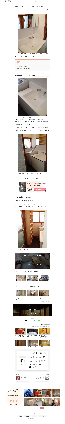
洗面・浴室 (48, 326)
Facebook (33, 368)
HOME (33, 413)
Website (39, 368)
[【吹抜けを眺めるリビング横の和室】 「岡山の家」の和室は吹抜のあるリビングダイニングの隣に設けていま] (55, 393)
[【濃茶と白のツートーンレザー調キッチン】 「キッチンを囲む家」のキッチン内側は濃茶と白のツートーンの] (55, 402)
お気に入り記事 (27, 416)
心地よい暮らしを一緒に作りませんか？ (24, 68)
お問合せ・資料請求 (32, 260)
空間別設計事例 (47, 324)
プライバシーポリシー (42, 416)
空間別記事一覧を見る (46, 301)
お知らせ (34, 416)
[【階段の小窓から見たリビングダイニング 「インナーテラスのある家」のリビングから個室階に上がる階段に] (28, 402)
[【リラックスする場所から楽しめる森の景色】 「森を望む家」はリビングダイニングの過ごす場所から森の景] (46, 393)
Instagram (36, 368)
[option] (21, 278)
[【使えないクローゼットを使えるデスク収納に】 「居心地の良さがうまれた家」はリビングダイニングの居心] (37, 393)
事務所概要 (20, 416)
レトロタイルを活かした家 (40, 326)
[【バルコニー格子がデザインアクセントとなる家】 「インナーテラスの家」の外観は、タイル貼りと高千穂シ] (28, 393)
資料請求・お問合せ (13, 404)
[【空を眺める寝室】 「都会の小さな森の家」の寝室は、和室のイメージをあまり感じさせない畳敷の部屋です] (46, 402)
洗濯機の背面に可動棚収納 (22, 66)
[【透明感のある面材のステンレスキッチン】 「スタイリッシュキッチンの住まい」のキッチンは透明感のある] (37, 402)
